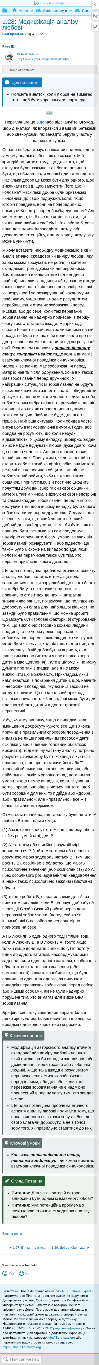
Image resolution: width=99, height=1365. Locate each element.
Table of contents (21, 70)
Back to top (10, 1233)
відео (41, 122)
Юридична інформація (67, 1328)
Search (6, 1359)
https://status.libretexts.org (22, 1347)
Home (23, 10)
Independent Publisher (55, 59)
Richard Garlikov (27, 54)
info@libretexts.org (61, 1337)
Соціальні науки (55, 10)
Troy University (26, 59)
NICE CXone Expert (77, 1291)
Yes (11, 1273)
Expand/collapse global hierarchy (7, 11)
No (27, 1273)
